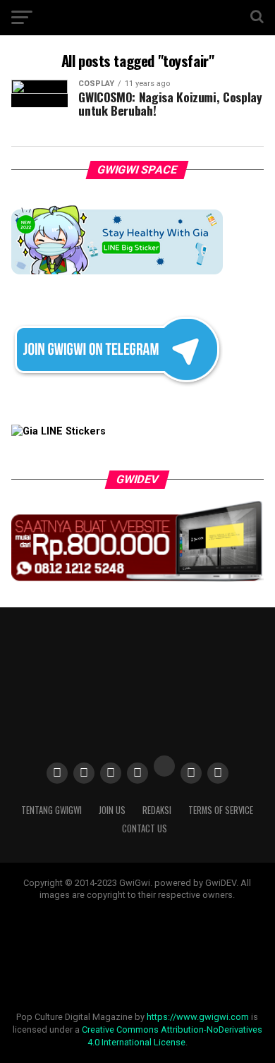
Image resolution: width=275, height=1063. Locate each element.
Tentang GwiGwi (51, 810)
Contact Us (144, 828)
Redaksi (156, 810)
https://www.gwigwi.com (198, 1017)
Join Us (112, 810)
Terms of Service (220, 810)
